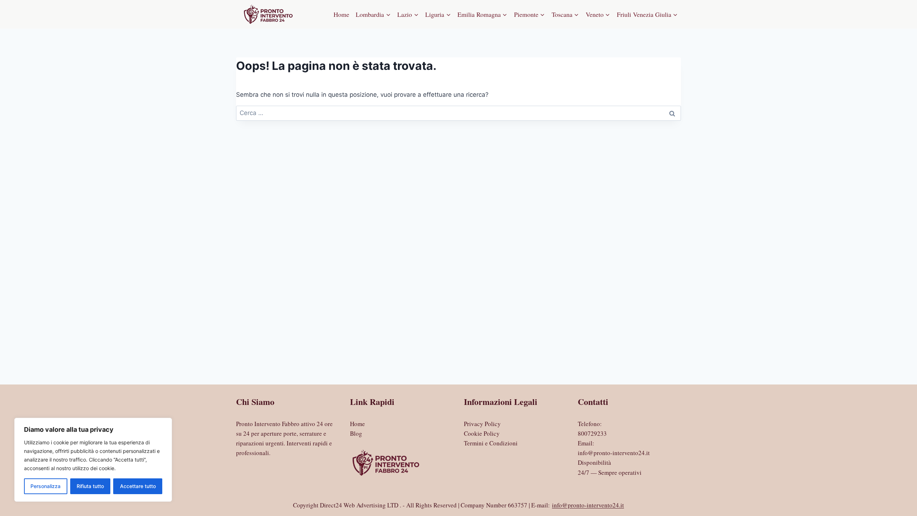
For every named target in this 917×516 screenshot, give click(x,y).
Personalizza (45, 486)
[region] (93, 460)
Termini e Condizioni (491, 443)
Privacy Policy (482, 424)
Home (341, 14)
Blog (356, 433)
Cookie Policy (482, 433)
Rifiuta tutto (90, 486)
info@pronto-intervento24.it (614, 453)
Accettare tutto (138, 486)
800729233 (592, 433)
